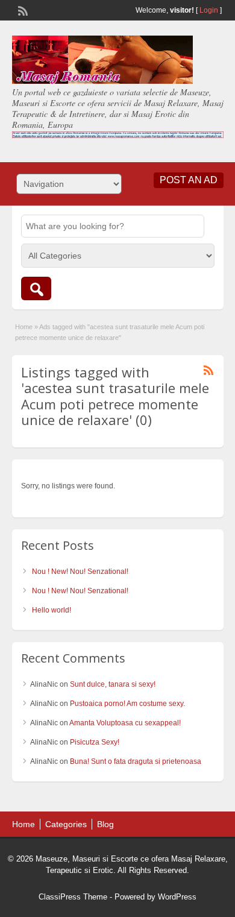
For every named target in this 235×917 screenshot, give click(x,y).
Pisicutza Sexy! (94, 742)
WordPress (177, 896)
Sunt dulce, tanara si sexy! (112, 684)
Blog (105, 824)
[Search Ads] (36, 288)
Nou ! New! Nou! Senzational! (80, 571)
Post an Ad (189, 180)
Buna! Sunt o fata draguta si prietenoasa (135, 761)
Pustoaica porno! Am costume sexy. (127, 703)
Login (208, 10)
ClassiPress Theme (73, 896)
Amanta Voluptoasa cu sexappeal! (125, 723)
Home (24, 326)
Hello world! (51, 610)
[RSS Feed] (22, 9)
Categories (66, 824)
